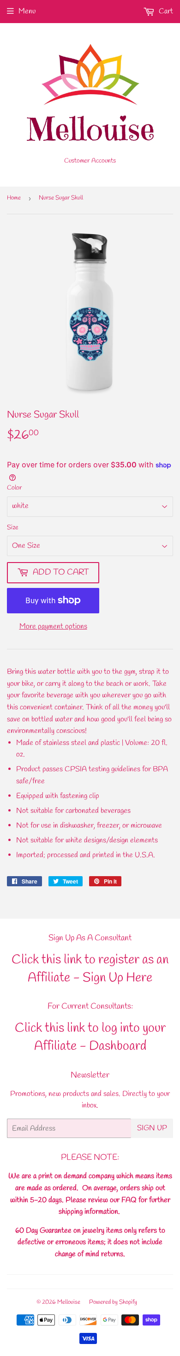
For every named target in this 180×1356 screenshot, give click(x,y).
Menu (27, 11)
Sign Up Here (117, 978)
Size (12, 527)
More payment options (53, 626)
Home (14, 198)
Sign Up (152, 1128)
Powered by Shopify (113, 1302)
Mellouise (68, 1302)
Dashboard (117, 1046)
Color (14, 488)
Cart (165, 11)
